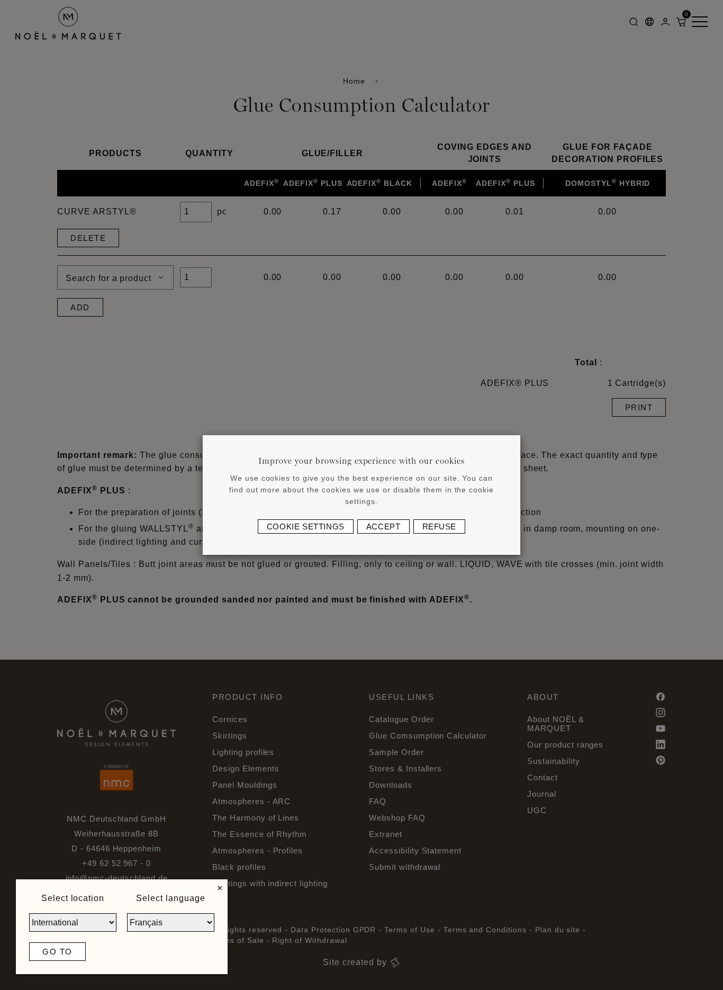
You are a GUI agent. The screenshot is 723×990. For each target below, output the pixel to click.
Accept (383, 526)
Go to (57, 951)
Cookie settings (306, 526)
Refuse (439, 526)
